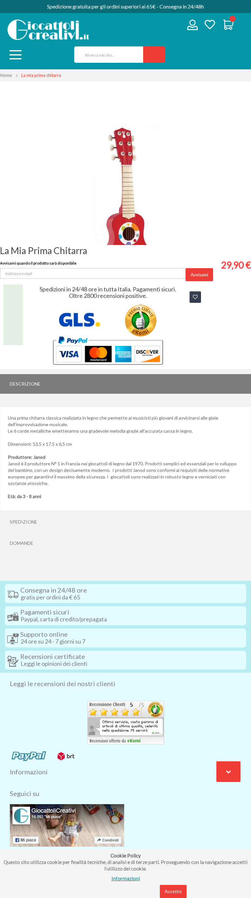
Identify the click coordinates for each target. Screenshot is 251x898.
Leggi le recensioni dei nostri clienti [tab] (62, 683)
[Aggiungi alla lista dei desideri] (195, 297)
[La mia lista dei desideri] (210, 25)
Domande (21, 543)
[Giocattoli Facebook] (67, 825)
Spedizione (23, 522)
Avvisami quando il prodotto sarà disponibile (38, 263)
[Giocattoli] (48, 30)
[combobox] (106, 54)
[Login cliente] (192, 26)
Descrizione (25, 384)
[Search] (154, 54)
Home (6, 75)
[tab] (125, 384)
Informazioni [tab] (29, 772)
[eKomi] (125, 722)
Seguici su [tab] (24, 793)
